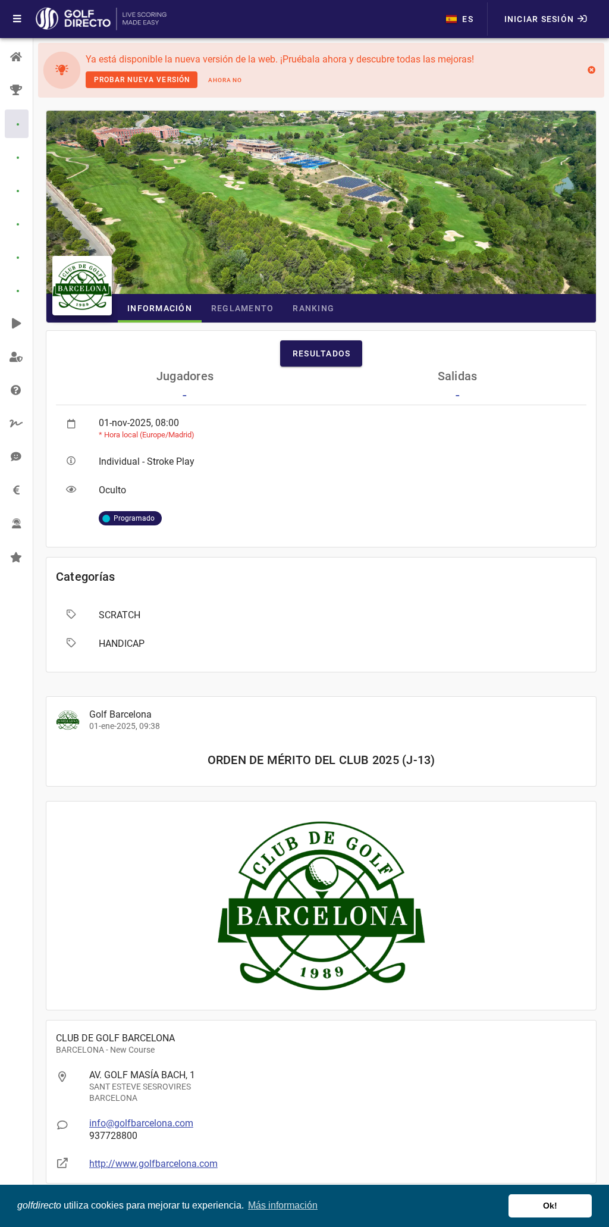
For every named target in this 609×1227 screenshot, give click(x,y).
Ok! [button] (550, 1205)
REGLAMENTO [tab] (242, 308)
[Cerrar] (591, 70)
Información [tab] (159, 308)
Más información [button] (283, 1205)
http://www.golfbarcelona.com (153, 1163)
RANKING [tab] (313, 308)
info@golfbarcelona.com (141, 1123)
